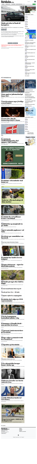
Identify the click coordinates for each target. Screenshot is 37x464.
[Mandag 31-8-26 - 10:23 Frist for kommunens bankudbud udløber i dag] (12, 309)
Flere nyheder (27, 28)
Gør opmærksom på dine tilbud (30, 104)
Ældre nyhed (15, 43)
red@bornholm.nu (3, 433)
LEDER (2, 179)
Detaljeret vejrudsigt (30, 133)
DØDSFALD (26, 18)
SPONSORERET (3, 198)
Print (5, 29)
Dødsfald (26, 19)
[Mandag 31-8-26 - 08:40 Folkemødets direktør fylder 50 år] (12, 352)
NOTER (2, 287)
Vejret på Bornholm (30, 132)
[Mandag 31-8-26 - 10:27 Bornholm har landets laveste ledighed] (12, 250)
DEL (2, 29)
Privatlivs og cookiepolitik (22, 431)
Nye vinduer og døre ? (28, 99)
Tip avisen (20, 430)
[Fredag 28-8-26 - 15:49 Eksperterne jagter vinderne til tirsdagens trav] (13, 411)
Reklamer (20, 428)
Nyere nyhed (10, 43)
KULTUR (2, 117)
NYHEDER (26, 41)
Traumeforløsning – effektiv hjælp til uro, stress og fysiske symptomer (30, 102)
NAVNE (2, 134)
